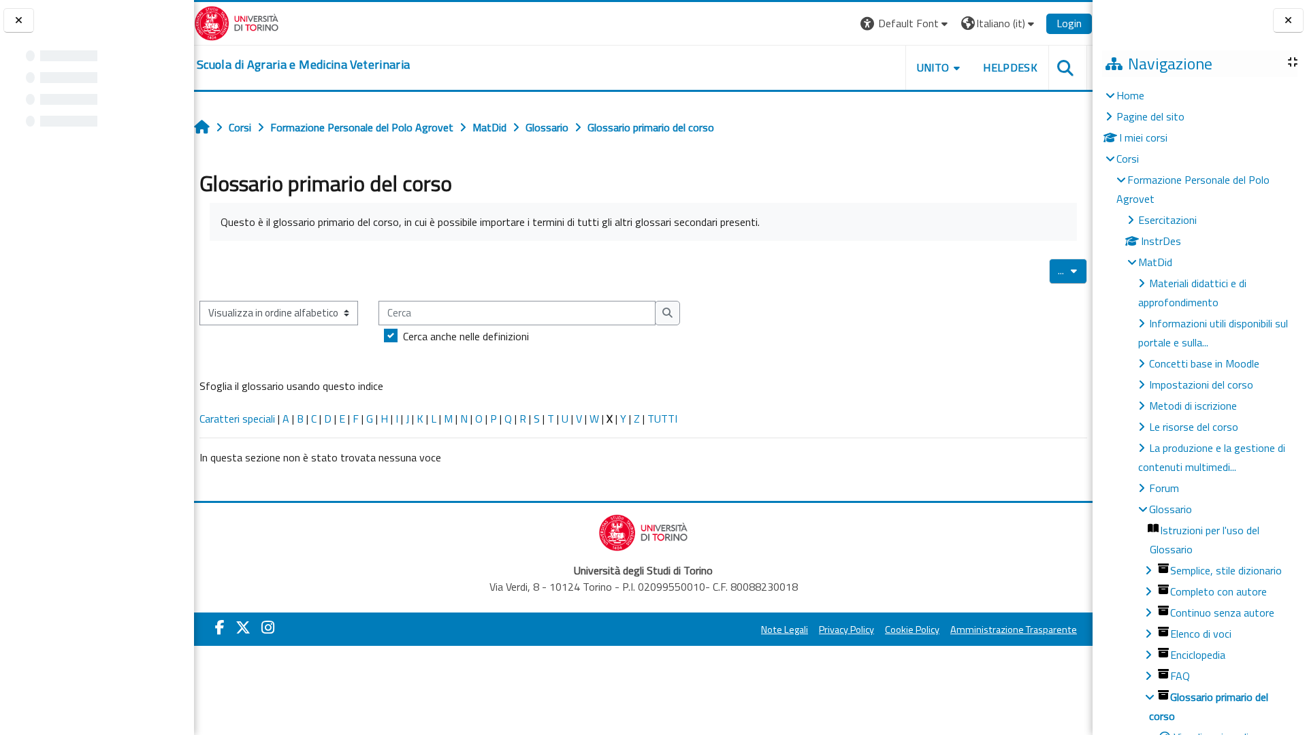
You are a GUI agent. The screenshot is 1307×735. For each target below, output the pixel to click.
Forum (1164, 488)
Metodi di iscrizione (1193, 405)
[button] (905, 23)
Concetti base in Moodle (1204, 363)
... (1072, 270)
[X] (243, 627)
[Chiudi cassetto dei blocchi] (1288, 20)
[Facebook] (220, 627)
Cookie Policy (912, 629)
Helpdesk (1010, 67)
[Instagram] (268, 627)
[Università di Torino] (236, 22)
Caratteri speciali (237, 418)
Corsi (1127, 158)
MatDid (1155, 262)
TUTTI (662, 418)
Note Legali (784, 629)
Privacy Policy (846, 629)
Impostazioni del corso (1201, 384)
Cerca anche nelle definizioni (466, 336)
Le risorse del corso (1193, 427)
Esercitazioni (1167, 220)
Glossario (1170, 509)
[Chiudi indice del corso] (18, 20)
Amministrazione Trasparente (1013, 629)
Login (1069, 23)
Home (1130, 95)
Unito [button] (933, 67)
